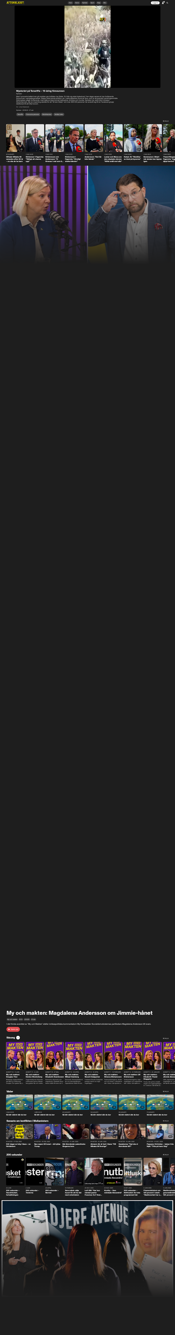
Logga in (155, 3)
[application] (87, 47)
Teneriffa (20, 114)
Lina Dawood (24, 107)
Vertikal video (59, 114)
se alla (166, 121)
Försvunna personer (32, 114)
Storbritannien (46, 114)
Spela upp (14, 1029)
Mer (105, 3)
